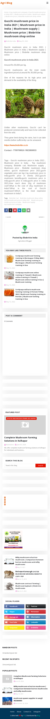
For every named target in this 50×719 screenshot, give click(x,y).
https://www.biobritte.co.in (16, 145)
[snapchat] (14, 628)
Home (6, 12)
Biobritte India (11, 41)
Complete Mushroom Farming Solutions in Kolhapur (20, 439)
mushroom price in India (12, 202)
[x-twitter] (36, 606)
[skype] (14, 612)
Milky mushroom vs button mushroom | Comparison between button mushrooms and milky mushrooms (29, 561)
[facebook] (14, 606)
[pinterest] (36, 612)
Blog (38, 716)
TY (24, 716)
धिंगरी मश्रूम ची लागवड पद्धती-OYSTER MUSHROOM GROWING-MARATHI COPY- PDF (28, 574)
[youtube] (14, 622)
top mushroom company (18, 12)
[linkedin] (36, 622)
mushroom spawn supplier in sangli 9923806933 (28, 699)
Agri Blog (6, 2)
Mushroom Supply (29, 202)
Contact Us (27, 712)
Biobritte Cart (14, 198)
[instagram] (14, 617)
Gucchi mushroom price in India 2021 (17, 200)
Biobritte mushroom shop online (31, 198)
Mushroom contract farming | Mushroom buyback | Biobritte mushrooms (28, 585)
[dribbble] (36, 628)
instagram (36, 712)
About (19, 712)
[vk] (36, 617)
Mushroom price (37, 200)
